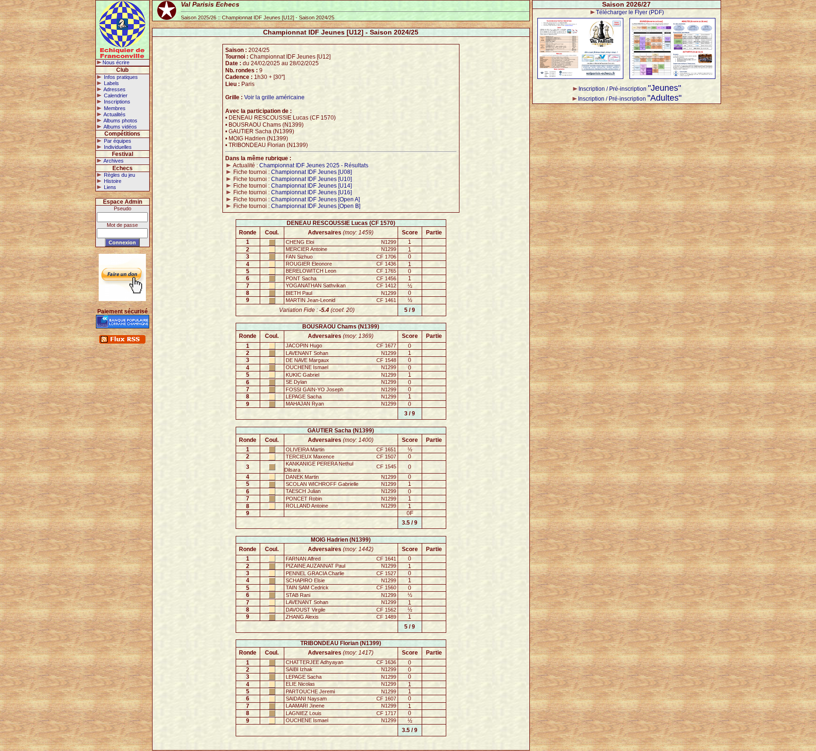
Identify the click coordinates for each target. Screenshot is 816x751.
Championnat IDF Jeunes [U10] (311, 179)
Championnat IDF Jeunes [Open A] (315, 199)
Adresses (114, 89)
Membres (114, 108)
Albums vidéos (119, 126)
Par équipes (116, 141)
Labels (110, 83)
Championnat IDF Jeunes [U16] (311, 192)
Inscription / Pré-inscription (629, 89)
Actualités (114, 114)
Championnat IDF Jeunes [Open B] (315, 206)
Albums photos (119, 120)
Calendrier (115, 95)
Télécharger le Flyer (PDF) (630, 12)
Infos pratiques (120, 77)
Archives (113, 161)
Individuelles (117, 147)
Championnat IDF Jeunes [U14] (311, 185)
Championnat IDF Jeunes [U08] (311, 172)
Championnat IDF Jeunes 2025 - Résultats (313, 165)
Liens (109, 187)
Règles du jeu (118, 175)
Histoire (111, 181)
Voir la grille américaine (274, 97)
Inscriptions (116, 101)
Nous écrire (115, 62)
